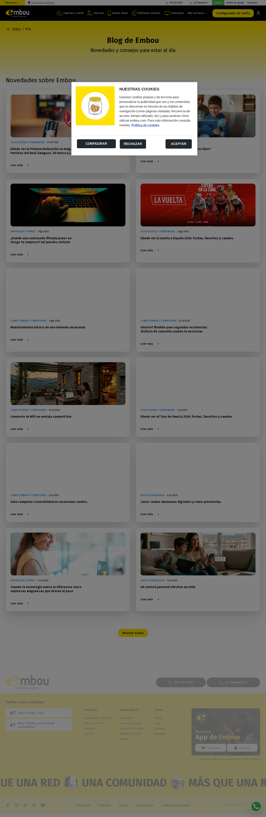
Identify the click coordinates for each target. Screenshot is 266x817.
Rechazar (133, 144)
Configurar (96, 143)
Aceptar (178, 144)
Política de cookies (145, 125)
